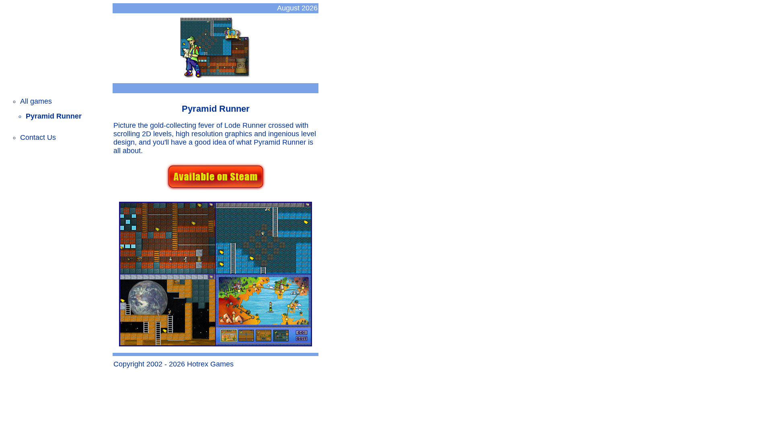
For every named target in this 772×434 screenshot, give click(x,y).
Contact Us (38, 137)
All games (36, 101)
